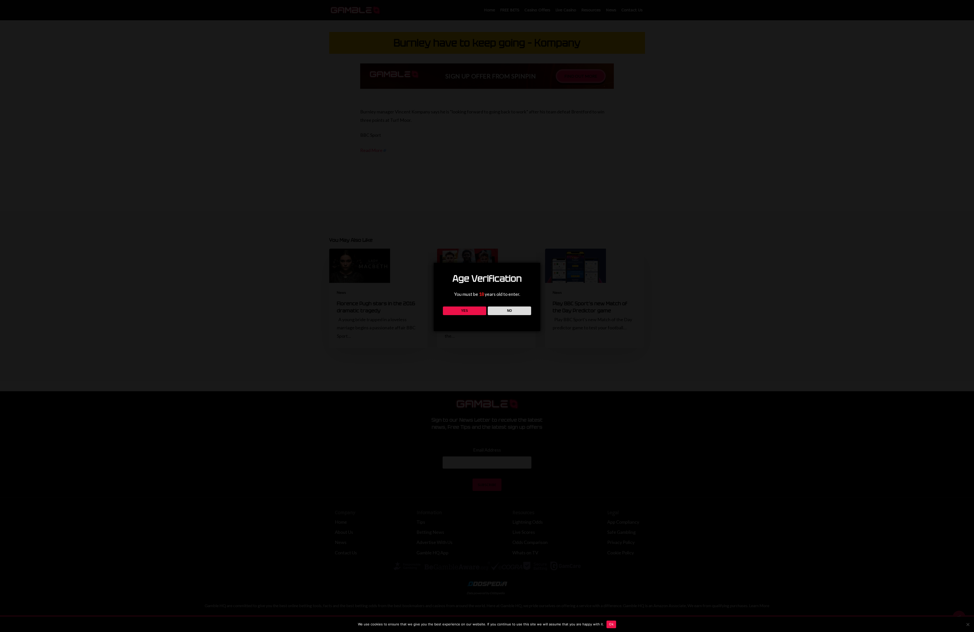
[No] (967, 624)
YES (464, 311)
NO (509, 311)
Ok (611, 624)
